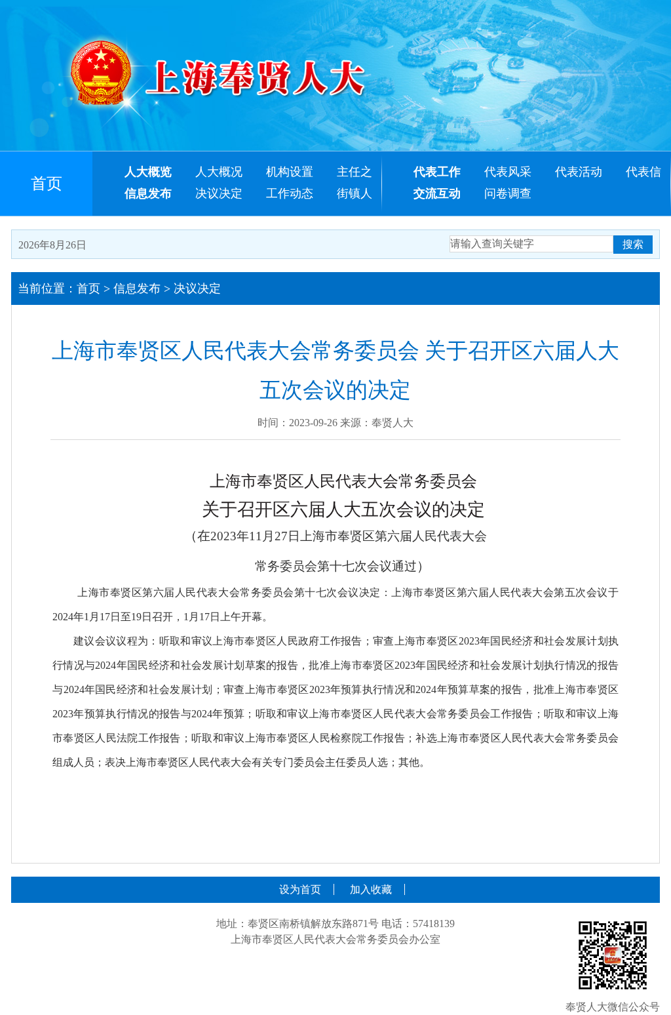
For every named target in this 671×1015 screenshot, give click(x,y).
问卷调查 (507, 193)
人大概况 (218, 171)
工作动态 (289, 193)
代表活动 (578, 171)
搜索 (633, 244)
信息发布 (137, 288)
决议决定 (218, 193)
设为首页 (300, 889)
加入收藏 (371, 889)
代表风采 (507, 171)
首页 (46, 183)
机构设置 (289, 171)
